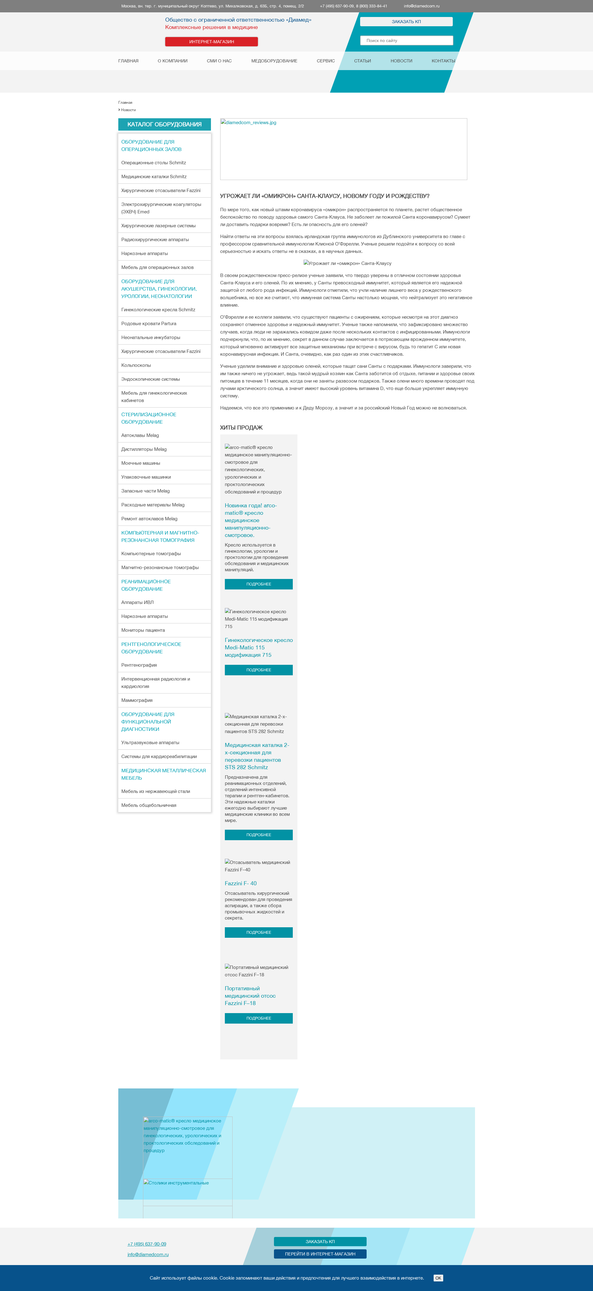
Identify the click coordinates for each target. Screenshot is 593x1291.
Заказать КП (406, 21)
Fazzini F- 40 (241, 883)
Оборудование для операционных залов (151, 145)
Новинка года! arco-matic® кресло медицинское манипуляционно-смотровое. (251, 520)
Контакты (443, 60)
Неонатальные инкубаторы (150, 337)
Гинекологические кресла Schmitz (158, 309)
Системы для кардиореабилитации (159, 756)
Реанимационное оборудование (146, 585)
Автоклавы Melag (140, 435)
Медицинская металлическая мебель (163, 774)
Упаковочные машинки (146, 477)
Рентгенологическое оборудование (151, 647)
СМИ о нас (219, 60)
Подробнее (258, 584)
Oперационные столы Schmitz (153, 162)
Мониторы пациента (143, 630)
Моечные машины (140, 463)
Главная (128, 60)
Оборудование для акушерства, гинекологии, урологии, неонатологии (159, 289)
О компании (172, 60)
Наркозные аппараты (144, 253)
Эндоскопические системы (150, 379)
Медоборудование (274, 60)
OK (438, 1278)
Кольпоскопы (136, 365)
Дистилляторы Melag (144, 449)
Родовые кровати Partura (148, 323)
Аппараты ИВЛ (137, 602)
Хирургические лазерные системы (158, 225)
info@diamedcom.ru (421, 6)
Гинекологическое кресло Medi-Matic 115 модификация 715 (259, 647)
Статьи (362, 60)
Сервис (326, 60)
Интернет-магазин (211, 41)
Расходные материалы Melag (153, 504)
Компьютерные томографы (151, 553)
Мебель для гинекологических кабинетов (154, 396)
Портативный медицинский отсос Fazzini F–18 (250, 995)
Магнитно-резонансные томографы (160, 567)
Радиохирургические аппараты (155, 239)
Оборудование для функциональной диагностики (148, 721)
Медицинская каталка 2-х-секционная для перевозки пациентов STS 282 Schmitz (257, 756)
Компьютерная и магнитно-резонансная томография (160, 536)
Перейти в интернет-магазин (320, 1253)
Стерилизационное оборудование (148, 418)
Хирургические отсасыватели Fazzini (160, 190)
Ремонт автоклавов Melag (149, 518)
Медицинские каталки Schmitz (154, 176)
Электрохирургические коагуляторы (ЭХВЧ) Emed (161, 208)
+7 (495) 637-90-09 (147, 1244)
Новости (401, 60)
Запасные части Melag (145, 490)
